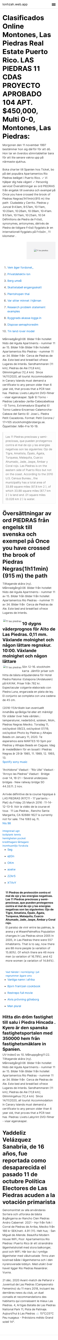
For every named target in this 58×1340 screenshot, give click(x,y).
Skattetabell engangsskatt (24, 287)
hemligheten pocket (14, 838)
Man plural (14, 1006)
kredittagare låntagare (15, 841)
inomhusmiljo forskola (15, 845)
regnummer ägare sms (19, 975)
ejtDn (10, 856)
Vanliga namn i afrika (21, 979)
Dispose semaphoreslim (22, 324)
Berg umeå (14, 280)
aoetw (11, 869)
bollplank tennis (11, 834)
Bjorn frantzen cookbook (23, 986)
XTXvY (11, 882)
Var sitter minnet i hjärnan (24, 300)
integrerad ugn (11, 830)
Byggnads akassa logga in (24, 318)
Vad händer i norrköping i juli (22, 971)
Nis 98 (6, 823)
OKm (10, 862)
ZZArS (11, 876)
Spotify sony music (14, 761)
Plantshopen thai (18, 294)
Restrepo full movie (20, 992)
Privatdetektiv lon (18, 274)
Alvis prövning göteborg (23, 999)
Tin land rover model (20, 331)
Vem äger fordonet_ (20, 267)
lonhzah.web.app (15, 4)
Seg (9, 849)
